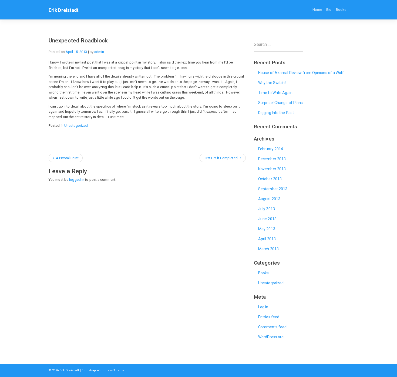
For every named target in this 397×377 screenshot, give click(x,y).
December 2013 (272, 159)
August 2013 (269, 199)
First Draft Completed (221, 158)
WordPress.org (271, 337)
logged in (76, 180)
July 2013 (266, 209)
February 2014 (270, 149)
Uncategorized (76, 126)
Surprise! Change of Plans (280, 103)
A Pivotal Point (67, 158)
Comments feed (272, 327)
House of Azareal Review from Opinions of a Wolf (301, 73)
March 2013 (268, 249)
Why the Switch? (272, 83)
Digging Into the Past (276, 113)
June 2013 (267, 219)
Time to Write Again (275, 93)
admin (99, 52)
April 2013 (267, 239)
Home (317, 10)
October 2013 (270, 179)
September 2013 (272, 189)
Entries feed (268, 317)
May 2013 (266, 229)
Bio (328, 10)
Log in (263, 307)
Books (341, 10)
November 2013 (272, 169)
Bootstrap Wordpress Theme (103, 370)
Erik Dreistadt (64, 10)
